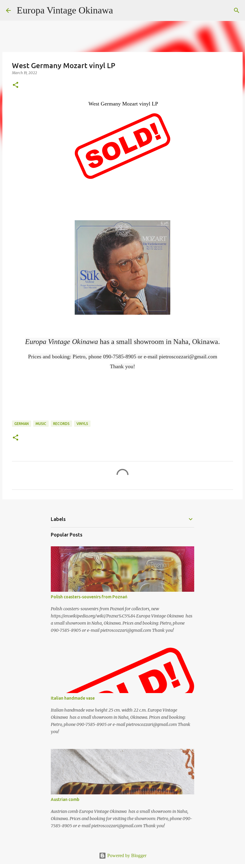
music (41, 424)
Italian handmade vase (73, 698)
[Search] (121, 10)
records (61, 424)
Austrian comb (65, 799)
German (21, 424)
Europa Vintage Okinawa (65, 10)
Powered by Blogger (126, 855)
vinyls (82, 424)
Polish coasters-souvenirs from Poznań (89, 596)
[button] (15, 85)
